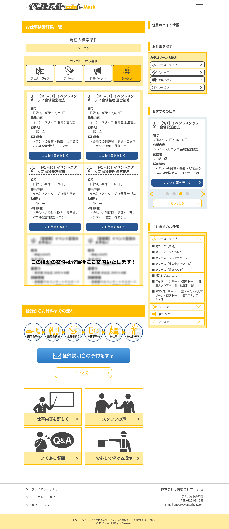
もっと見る (83, 372)
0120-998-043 (194, 500)
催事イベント (98, 78)
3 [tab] (180, 193)
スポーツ (69, 78)
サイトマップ (41, 505)
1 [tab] (167, 193)
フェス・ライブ (40, 78)
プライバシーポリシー (47, 489)
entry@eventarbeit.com (188, 504)
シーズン (127, 78)
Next (203, 194)
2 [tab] (174, 193)
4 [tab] (187, 193)
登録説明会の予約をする (88, 355)
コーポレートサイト (45, 497)
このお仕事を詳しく (55, 155)
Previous (151, 194)
